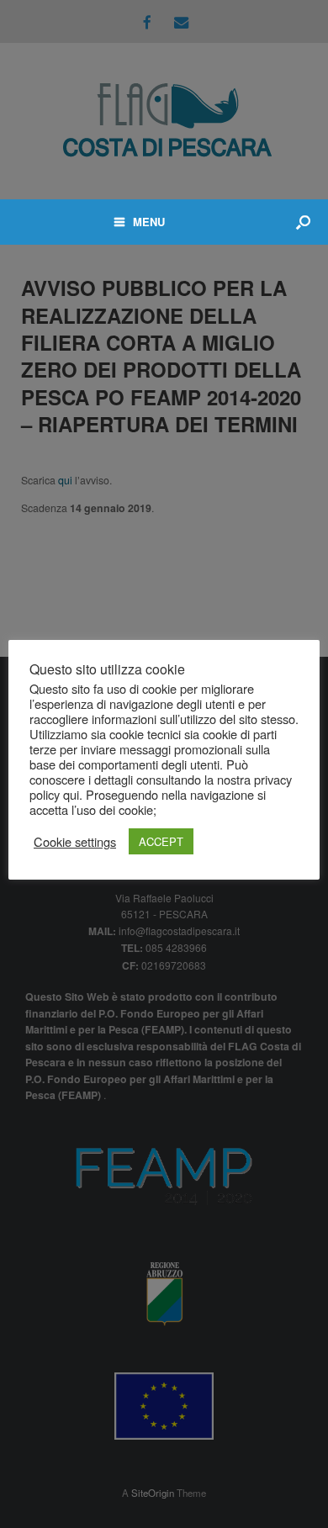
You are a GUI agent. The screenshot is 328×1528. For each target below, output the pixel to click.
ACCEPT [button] (161, 841)
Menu (149, 222)
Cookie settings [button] (75, 841)
